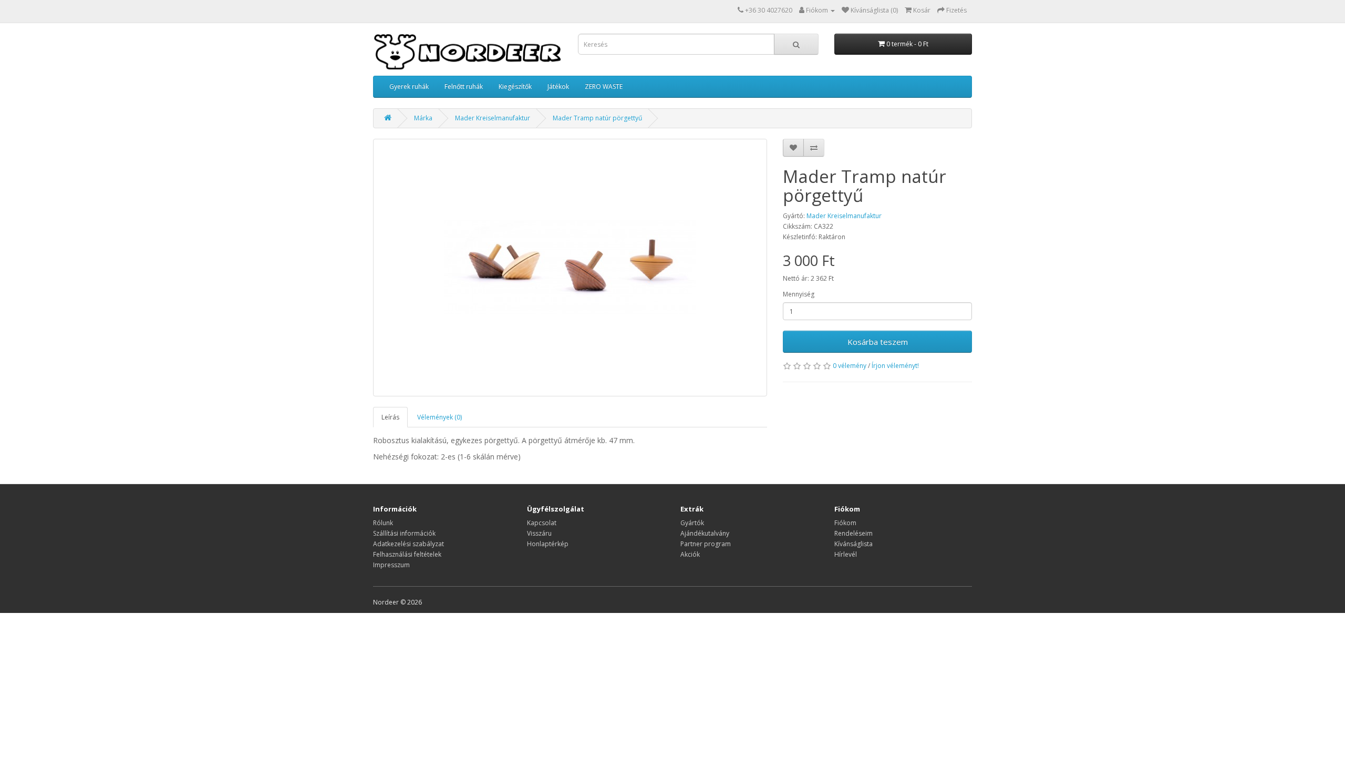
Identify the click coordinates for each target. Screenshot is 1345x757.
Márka (423, 118)
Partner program (705, 543)
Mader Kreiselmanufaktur (492, 118)
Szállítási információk (404, 533)
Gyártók (692, 522)
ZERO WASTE (604, 86)
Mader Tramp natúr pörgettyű (597, 118)
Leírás (390, 417)
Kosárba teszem (877, 341)
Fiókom (845, 522)
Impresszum (391, 564)
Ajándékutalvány (704, 533)
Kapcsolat (541, 522)
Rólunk (383, 522)
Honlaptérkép (547, 543)
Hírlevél (845, 554)
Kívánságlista (853, 543)
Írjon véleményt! (895, 365)
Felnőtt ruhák (463, 86)
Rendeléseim (853, 533)
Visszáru (539, 533)
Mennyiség (798, 294)
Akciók (690, 554)
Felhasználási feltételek (407, 554)
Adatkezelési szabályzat (408, 543)
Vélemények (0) (439, 417)
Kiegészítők (515, 86)
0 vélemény (849, 365)
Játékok (558, 86)
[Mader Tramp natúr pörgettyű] (570, 267)
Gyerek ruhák (409, 86)
